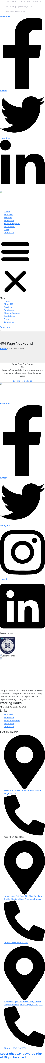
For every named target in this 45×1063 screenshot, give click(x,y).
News (6, 229)
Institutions (9, 226)
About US (8, 214)
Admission (9, 220)
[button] (15, 268)
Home (7, 211)
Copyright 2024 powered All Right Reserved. (21, 1055)
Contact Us (9, 232)
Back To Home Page (22, 381)
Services (8, 217)
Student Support (12, 223)
